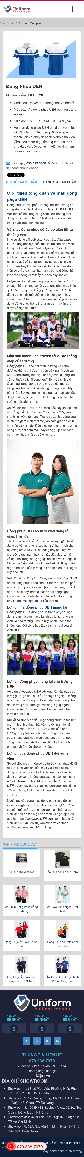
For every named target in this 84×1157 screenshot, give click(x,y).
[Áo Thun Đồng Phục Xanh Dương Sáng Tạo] (62, 964)
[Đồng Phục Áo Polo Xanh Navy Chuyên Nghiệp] (21, 964)
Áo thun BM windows (21, 872)
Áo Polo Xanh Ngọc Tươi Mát (62, 909)
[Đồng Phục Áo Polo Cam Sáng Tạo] (62, 929)
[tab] (21, 182)
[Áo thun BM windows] (21, 859)
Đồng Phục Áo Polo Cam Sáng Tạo (62, 944)
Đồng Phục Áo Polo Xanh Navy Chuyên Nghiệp (21, 979)
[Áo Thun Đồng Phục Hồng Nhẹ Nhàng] (21, 894)
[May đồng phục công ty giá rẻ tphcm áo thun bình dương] (17, 8)
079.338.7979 (42, 1060)
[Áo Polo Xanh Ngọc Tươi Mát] (62, 894)
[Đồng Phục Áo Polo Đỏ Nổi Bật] (21, 929)
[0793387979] (10, 1146)
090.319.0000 (36, 163)
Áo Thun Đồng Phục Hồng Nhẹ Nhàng (21, 909)
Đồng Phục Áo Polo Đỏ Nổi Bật (21, 944)
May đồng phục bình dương (62, 1150)
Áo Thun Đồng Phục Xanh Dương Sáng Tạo (62, 979)
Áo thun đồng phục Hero (62, 872)
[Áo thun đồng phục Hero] (62, 859)
